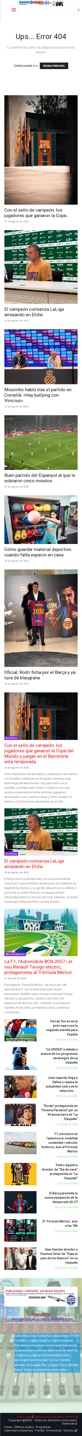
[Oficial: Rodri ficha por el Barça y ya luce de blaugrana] (41, 618)
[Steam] (47, 1380)
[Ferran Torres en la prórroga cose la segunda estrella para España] (20, 1030)
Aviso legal (24, 1416)
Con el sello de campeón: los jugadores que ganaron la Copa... (37, 212)
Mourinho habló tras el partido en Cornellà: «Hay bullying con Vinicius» (38, 395)
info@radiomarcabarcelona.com (42, 1319)
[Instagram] (31, 1380)
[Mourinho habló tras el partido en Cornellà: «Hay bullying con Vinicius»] (41, 356)
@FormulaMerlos (15, 954)
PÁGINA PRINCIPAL (54, 65)
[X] (33, 1396)
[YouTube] (49, 1396)
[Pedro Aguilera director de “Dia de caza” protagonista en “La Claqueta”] (20, 1174)
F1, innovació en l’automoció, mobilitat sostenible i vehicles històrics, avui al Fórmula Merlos (59, 1142)
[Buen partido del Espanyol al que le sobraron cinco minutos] (41, 442)
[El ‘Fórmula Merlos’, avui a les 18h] (20, 1230)
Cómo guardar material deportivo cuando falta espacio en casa (37, 552)
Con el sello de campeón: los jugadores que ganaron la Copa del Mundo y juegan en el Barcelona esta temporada (39, 753)
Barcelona (11, 737)
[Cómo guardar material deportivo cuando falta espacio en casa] (41, 519)
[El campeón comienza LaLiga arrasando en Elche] (41, 267)
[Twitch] (63, 1380)
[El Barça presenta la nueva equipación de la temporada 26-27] (20, 1202)
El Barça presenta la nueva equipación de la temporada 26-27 (61, 1197)
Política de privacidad (48, 1416)
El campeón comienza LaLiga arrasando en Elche (34, 312)
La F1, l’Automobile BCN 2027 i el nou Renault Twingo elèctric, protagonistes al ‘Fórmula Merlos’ (38, 967)
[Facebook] (15, 1380)
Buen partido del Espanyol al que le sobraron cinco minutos (39, 478)
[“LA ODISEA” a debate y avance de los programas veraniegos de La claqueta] (20, 1058)
